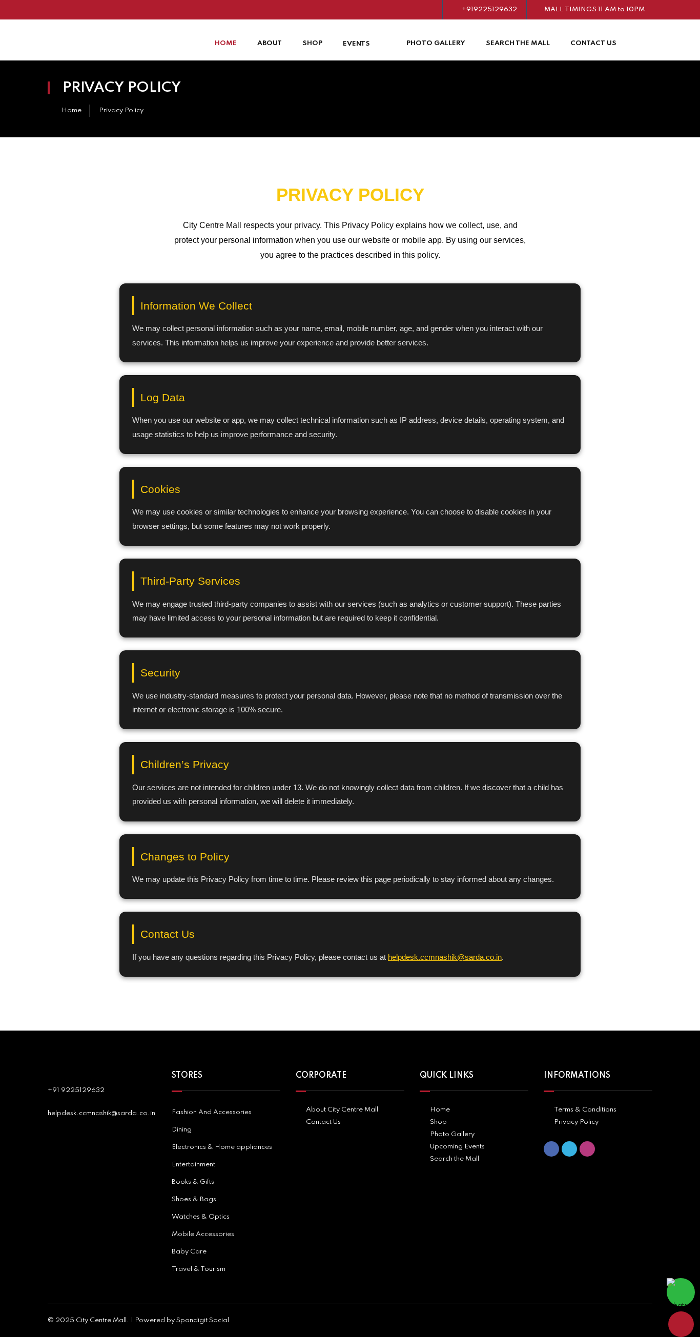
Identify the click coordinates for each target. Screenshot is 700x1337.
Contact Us (593, 43)
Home (226, 43)
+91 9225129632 (76, 1090)
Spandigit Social (202, 1320)
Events (356, 43)
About (269, 43)
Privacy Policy (576, 1122)
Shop (312, 43)
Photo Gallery (435, 43)
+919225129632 (489, 9)
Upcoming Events (457, 1146)
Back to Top (681, 1324)
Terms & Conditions (585, 1109)
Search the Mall (518, 43)
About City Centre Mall (342, 1109)
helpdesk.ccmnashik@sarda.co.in (445, 957)
